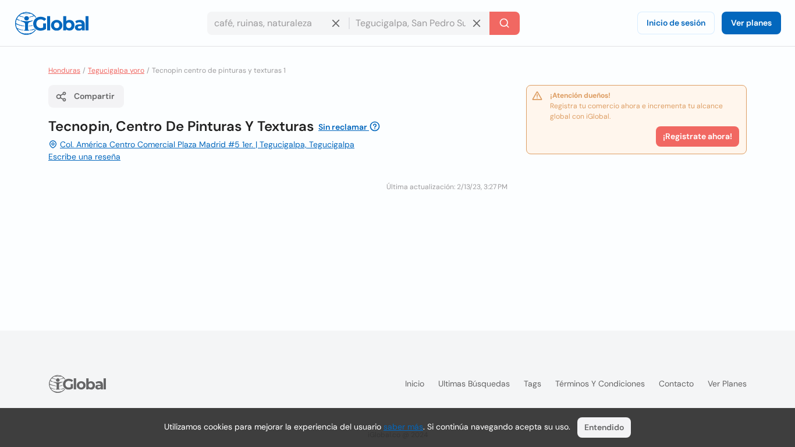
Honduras (64, 70)
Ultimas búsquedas (474, 383)
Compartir (94, 96)
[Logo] (52, 23)
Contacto (676, 383)
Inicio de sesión (676, 22)
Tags (532, 383)
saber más (403, 426)
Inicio (414, 383)
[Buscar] (504, 23)
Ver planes (751, 22)
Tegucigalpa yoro (116, 70)
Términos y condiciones (600, 383)
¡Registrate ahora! (697, 136)
